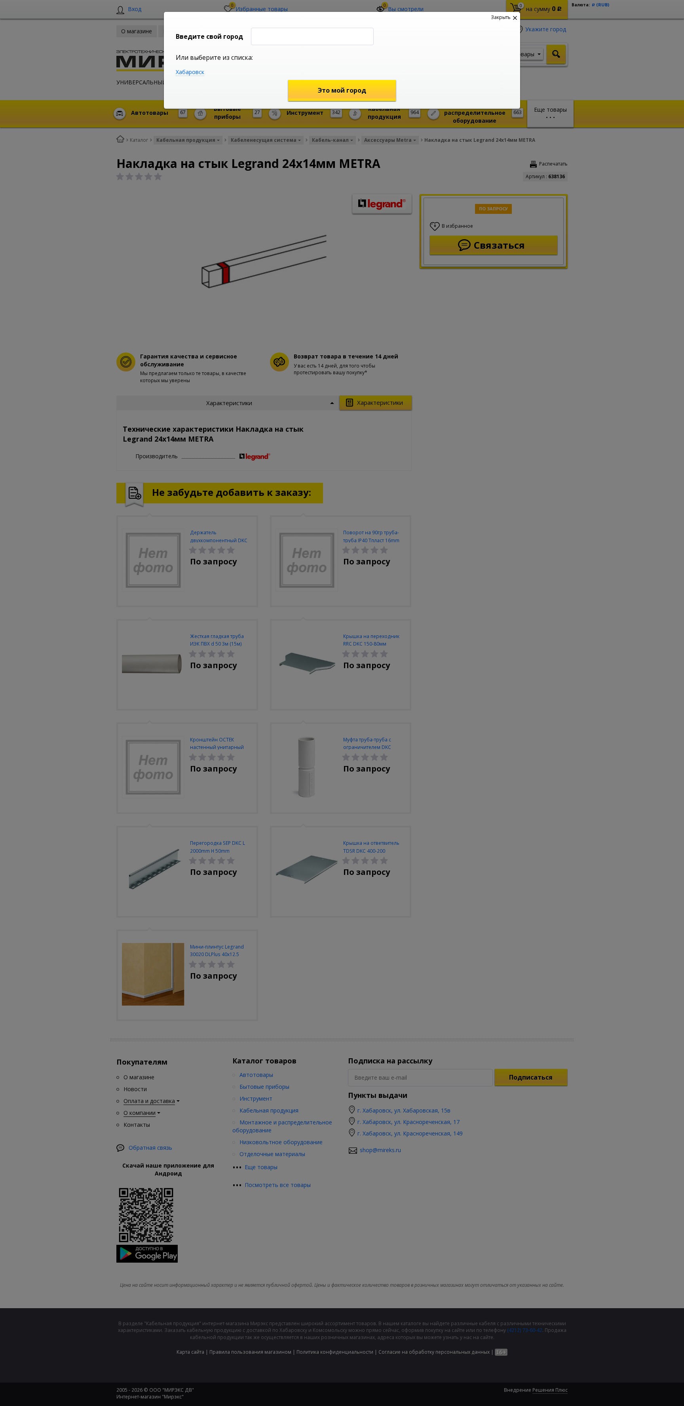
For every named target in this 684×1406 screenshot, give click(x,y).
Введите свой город (209, 36)
